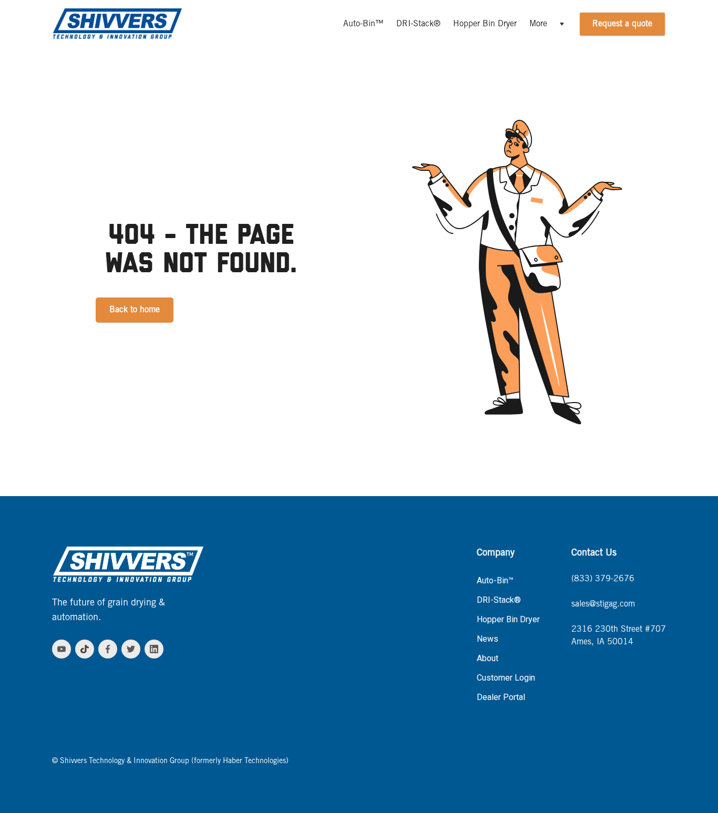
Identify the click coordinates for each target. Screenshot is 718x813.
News (487, 639)
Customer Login (506, 678)
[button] (547, 24)
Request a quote (622, 24)
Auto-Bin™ (363, 24)
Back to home (134, 310)
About (487, 658)
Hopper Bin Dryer (485, 24)
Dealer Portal (501, 697)
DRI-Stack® (418, 24)
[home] (117, 24)
